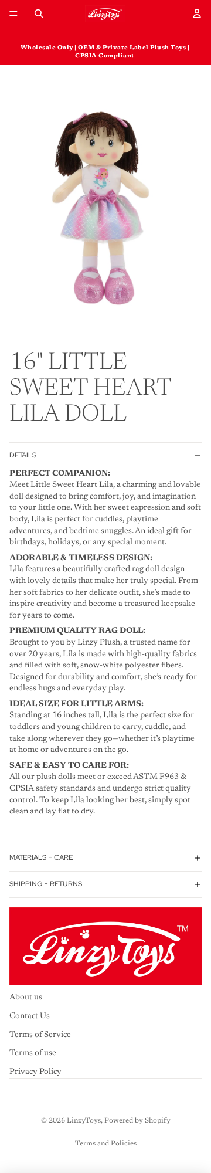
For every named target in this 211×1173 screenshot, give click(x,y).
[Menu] (13, 13)
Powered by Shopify (137, 1120)
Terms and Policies (106, 1143)
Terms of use (32, 1053)
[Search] (39, 13)
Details (22, 455)
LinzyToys (84, 1120)
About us (25, 998)
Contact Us (29, 1016)
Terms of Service (40, 1034)
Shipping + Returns (45, 884)
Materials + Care (41, 857)
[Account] (197, 13)
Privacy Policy (35, 1072)
